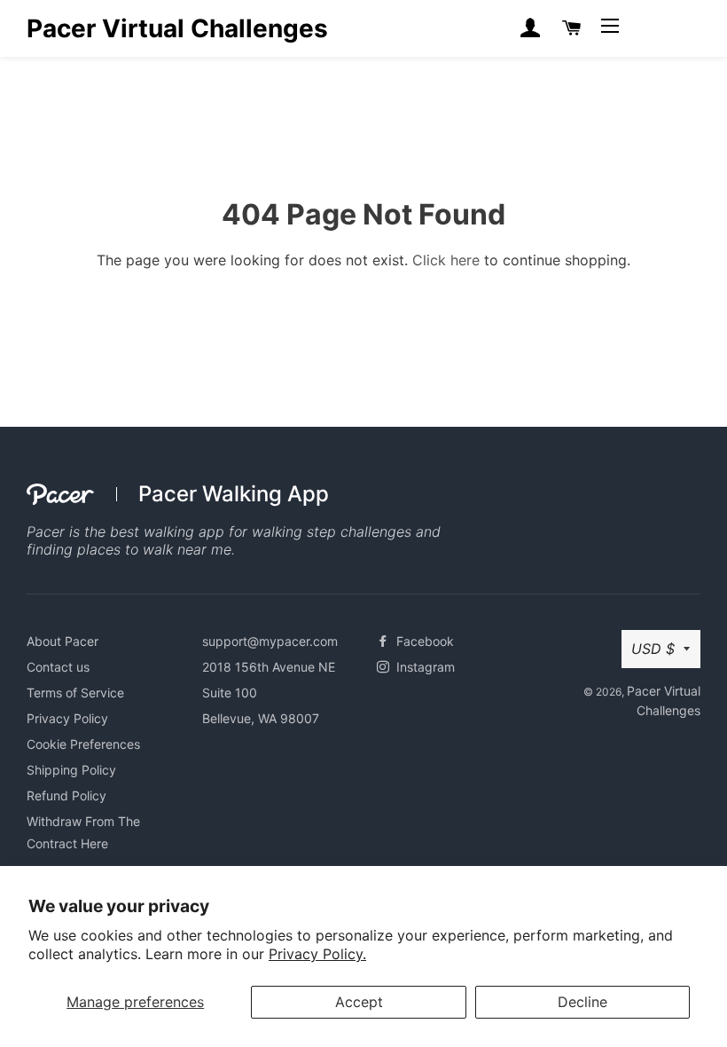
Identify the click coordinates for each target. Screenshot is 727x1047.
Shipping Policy (71, 769)
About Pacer (62, 641)
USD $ (653, 648)
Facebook (423, 641)
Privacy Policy (67, 718)
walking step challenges (331, 531)
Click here (446, 260)
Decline (582, 1002)
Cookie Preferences (83, 744)
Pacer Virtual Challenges (177, 28)
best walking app (167, 531)
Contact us (58, 666)
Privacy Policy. (317, 954)
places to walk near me (154, 549)
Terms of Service (75, 692)
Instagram (424, 666)
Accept (359, 1002)
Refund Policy (66, 795)
